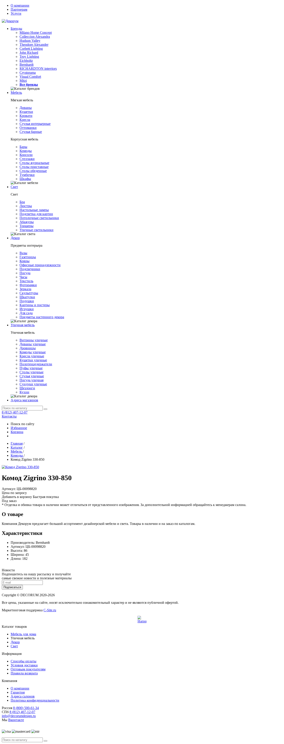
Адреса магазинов (24, 400)
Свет (14, 187)
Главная (17, 443)
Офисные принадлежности (40, 265)
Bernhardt (27, 64)
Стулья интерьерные (35, 124)
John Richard (29, 52)
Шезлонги (27, 388)
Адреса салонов (23, 696)
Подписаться (12, 587)
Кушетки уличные (33, 360)
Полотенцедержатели (36, 364)
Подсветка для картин (36, 214)
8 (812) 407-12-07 (15, 412)
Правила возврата (24, 673)
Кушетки (26, 112)
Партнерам (19, 9)
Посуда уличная (31, 380)
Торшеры (27, 226)
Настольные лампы (34, 210)
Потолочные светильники (39, 218)
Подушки (27, 301)
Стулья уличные (32, 376)
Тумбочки (27, 175)
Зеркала (25, 289)
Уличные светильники (36, 230)
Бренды (16, 28)
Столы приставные (34, 167)
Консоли (26, 155)
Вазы (23, 253)
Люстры (26, 206)
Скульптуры (29, 293)
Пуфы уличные (31, 368)
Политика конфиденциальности (35, 700)
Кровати (26, 116)
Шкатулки (27, 297)
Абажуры (27, 222)
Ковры (25, 261)
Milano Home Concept (36, 32)
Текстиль (26, 281)
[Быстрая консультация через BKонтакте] (142, 620)
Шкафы (25, 179)
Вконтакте (16, 720)
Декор (15, 238)
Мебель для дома (23, 634)
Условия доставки (24, 665)
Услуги (16, 13)
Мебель (16, 92)
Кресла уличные (32, 356)
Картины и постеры (35, 305)
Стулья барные (31, 132)
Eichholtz (26, 60)
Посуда (25, 273)
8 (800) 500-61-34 (26, 708)
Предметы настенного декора (42, 317)
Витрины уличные (34, 340)
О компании (20, 5)
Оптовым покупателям (28, 669)
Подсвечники (30, 269)
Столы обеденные (33, 171)
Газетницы (28, 257)
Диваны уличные (33, 344)
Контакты (9, 416)
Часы (23, 277)
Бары (23, 147)
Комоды (26, 151)
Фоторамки (28, 285)
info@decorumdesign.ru (19, 716)
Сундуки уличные (33, 384)
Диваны (26, 108)
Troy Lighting (29, 56)
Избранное (19, 428)
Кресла (25, 120)
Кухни (24, 392)
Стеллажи (27, 159)
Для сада (26, 313)
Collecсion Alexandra (35, 36)
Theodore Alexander (34, 44)
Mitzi (23, 80)
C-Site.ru (49, 610)
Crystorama (28, 72)
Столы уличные (31, 372)
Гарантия (18, 692)
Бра (22, 202)
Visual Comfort (30, 76)
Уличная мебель (23, 325)
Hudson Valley (30, 40)
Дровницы (28, 348)
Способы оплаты (23, 661)
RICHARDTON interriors (38, 68)
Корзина (17, 432)
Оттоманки (28, 128)
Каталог (17, 447)
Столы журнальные (34, 163)
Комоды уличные (33, 352)
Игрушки (27, 309)
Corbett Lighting (31, 48)
